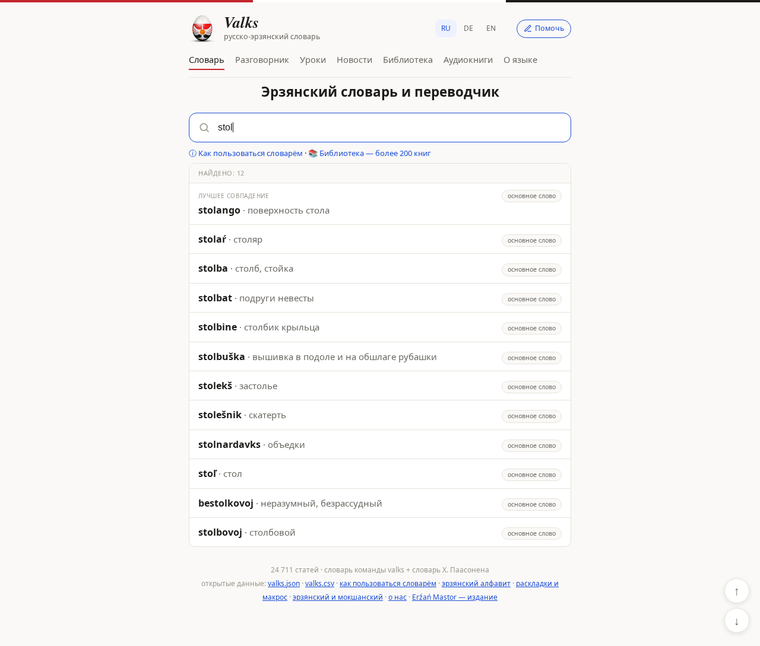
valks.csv (319, 583)
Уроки (313, 59)
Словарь (206, 59)
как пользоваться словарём (388, 583)
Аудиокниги (468, 59)
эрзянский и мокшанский (338, 597)
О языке (520, 59)
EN (491, 28)
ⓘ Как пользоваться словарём (246, 153)
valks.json (284, 583)
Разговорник (262, 59)
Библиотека (408, 59)
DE (468, 28)
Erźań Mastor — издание (455, 597)
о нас (397, 597)
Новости (354, 59)
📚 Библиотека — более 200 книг (369, 153)
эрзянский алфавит (476, 583)
